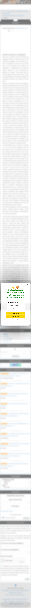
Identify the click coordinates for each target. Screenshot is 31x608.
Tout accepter (15, 313)
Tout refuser (15, 316)
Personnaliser (16, 320)
